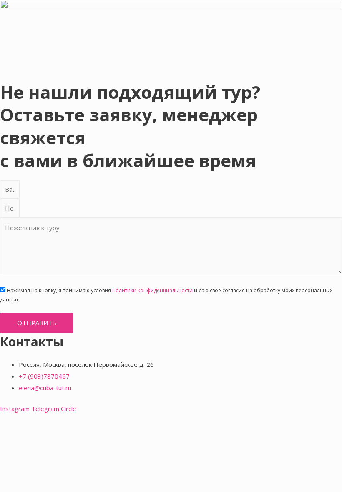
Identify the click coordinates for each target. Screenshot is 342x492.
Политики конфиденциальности (152, 290)
